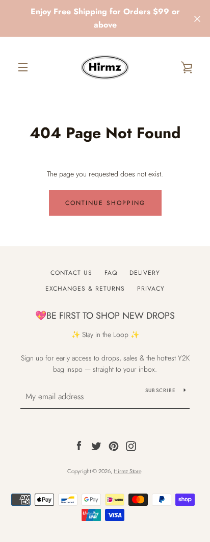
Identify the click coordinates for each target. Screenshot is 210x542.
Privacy (151, 288)
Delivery (144, 272)
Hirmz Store (127, 471)
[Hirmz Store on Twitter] (96, 445)
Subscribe (160, 390)
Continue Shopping (105, 203)
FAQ (110, 272)
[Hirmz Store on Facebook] (79, 445)
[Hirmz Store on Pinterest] (114, 445)
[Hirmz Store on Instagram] (131, 445)
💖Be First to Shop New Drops (105, 315)
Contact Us (71, 272)
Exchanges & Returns (85, 288)
